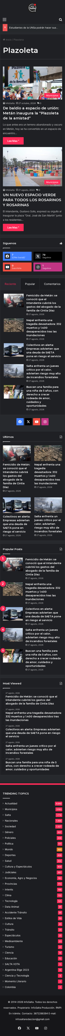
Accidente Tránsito (16, 912)
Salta (8, 814)
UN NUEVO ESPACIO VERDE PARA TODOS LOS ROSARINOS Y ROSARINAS (32, 200)
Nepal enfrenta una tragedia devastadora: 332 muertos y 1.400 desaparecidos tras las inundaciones (43, 328)
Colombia (10, 987)
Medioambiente (14, 941)
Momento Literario (15, 981)
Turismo (9, 946)
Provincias (11, 883)
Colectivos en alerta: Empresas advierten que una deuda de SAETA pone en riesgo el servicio (16, 524)
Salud (8, 860)
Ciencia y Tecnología (17, 975)
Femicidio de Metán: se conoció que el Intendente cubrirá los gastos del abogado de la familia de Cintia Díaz (43, 303)
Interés (9, 889)
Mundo (9, 849)
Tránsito (9, 929)
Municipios (11, 809)
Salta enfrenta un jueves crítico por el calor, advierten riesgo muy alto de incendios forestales (48, 524)
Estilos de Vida (13, 918)
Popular (30, 284)
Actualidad (11, 803)
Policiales (10, 837)
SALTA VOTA (12, 964)
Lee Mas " (13, 140)
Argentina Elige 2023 (17, 969)
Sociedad (10, 826)
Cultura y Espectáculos (18, 866)
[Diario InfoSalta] (32, 8)
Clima (8, 895)
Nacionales (11, 820)
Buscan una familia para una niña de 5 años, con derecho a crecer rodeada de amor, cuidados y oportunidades (43, 658)
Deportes (10, 855)
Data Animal (12, 906)
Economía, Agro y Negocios (21, 878)
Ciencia (9, 952)
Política (9, 843)
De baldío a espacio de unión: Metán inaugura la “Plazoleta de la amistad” (31, 113)
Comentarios (52, 284)
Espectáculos (12, 935)
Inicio (8, 39)
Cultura (9, 924)
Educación (11, 958)
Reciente (10, 284)
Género (9, 832)
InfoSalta (10, 103)
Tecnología (11, 901)
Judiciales (10, 872)
